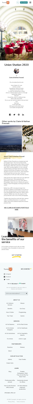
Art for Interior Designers (10, 329)
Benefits (10, 308)
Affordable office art (9, 393)
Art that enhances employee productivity (22, 387)
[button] (30, 2)
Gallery (10, 359)
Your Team (10, 316)
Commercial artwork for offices (22, 381)
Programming (22, 312)
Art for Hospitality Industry (22, 334)
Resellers (10, 347)
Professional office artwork (10, 381)
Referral (22, 347)
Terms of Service (21, 401)
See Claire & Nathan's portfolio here (16, 209)
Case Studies (22, 359)
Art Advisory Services (9, 304)
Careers (22, 316)
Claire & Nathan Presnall (16, 77)
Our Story (22, 308)
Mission (22, 303)
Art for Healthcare (22, 328)
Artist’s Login (22, 339)
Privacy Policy (11, 401)
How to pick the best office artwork (10, 386)
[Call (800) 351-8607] (17, 2)
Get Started (24, 2)
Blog (10, 371)
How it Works (10, 312)
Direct (10, 351)
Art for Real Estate (22, 324)
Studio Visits (9, 363)
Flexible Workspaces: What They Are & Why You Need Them (22, 374)
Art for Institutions (10, 333)
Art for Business (10, 324)
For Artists (10, 339)
